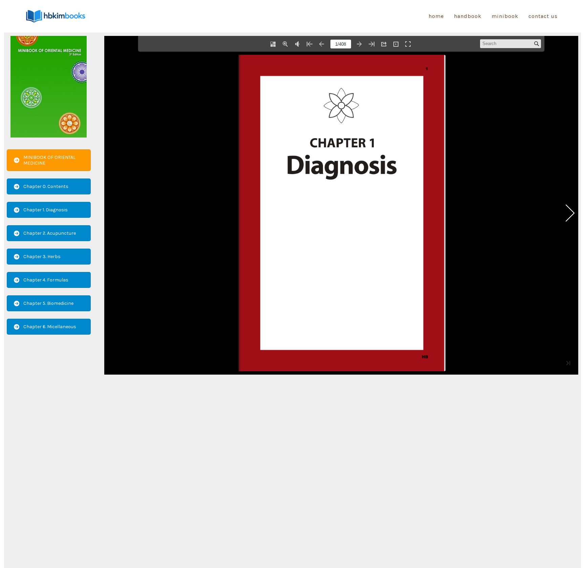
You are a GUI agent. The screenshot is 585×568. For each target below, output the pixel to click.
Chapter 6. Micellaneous (49, 327)
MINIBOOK (505, 16)
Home (436, 16)
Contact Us (543, 16)
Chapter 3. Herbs (42, 256)
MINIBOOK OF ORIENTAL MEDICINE (49, 160)
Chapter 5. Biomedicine (48, 303)
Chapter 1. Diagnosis (45, 210)
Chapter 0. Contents (45, 186)
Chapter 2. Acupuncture (49, 233)
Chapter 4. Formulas (45, 280)
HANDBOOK (467, 16)
